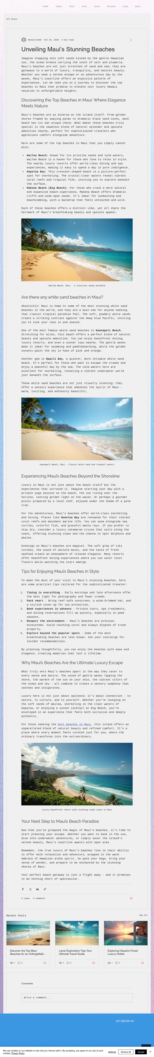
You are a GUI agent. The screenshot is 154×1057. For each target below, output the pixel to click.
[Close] (150, 1052)
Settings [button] (112, 1051)
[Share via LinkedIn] (37, 889)
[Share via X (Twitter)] (30, 889)
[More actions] (131, 40)
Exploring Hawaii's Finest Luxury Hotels (123, 952)
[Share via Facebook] (22, 889)
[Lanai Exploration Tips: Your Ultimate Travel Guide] (77, 933)
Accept (141, 1051)
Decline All (126, 1051)
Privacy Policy (18, 1053)
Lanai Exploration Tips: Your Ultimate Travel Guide (75, 952)
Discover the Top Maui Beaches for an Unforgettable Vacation (27, 952)
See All (143, 915)
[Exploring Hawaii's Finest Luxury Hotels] (126, 933)
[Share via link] (44, 889)
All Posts (11, 19)
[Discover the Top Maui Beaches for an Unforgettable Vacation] (28, 933)
